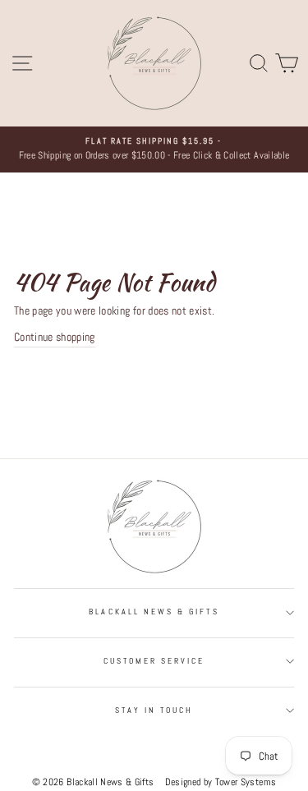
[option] (154, 149)
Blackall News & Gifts (153, 611)
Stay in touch (154, 710)
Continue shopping (54, 337)
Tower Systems (245, 782)
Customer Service (154, 660)
